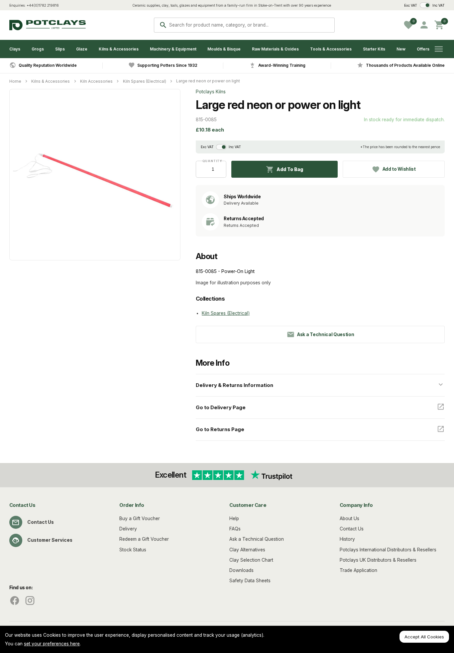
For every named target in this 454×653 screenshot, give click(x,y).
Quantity (211, 161)
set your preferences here (52, 643)
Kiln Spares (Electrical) (144, 81)
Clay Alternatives (247, 549)
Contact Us (40, 522)
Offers (423, 49)
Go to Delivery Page (221, 408)
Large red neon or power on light (208, 80)
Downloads (241, 570)
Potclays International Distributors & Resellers (388, 549)
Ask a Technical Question (256, 539)
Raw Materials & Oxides (275, 49)
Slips (60, 49)
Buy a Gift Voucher (139, 518)
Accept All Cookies (424, 636)
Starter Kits (374, 49)
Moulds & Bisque (224, 49)
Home (15, 81)
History (347, 539)
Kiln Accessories (96, 81)
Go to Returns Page (220, 429)
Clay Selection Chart (251, 560)
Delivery (128, 528)
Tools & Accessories (331, 49)
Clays (14, 49)
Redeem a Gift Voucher (144, 539)
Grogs (38, 49)
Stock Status (132, 549)
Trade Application (358, 570)
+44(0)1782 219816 (43, 5)
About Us (349, 518)
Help (234, 518)
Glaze (81, 49)
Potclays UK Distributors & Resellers (378, 560)
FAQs (235, 528)
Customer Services (49, 540)
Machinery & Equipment (173, 49)
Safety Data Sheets (250, 580)
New (401, 49)
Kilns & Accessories (119, 49)
